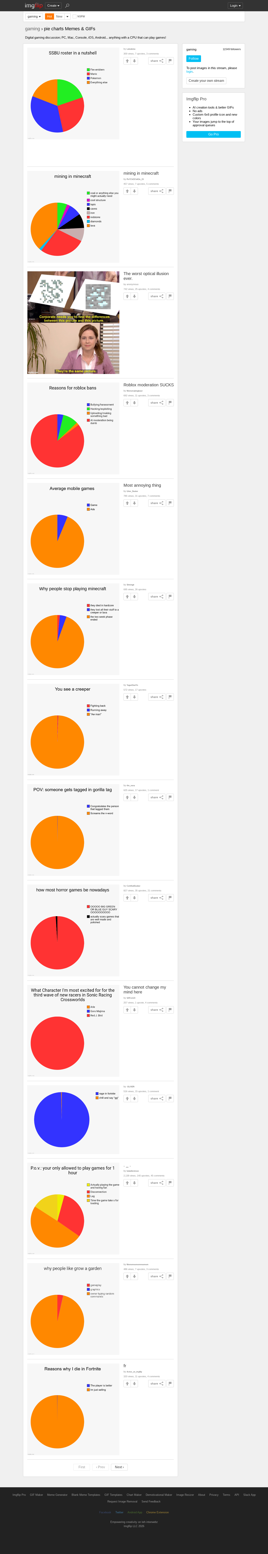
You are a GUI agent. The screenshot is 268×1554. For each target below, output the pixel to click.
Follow (194, 58)
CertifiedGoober (133, 886)
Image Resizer (185, 1494)
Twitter (119, 1512)
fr (125, 1365)
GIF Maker (36, 1494)
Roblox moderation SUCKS (149, 385)
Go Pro (213, 134)
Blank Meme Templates (86, 1494)
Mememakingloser (135, 391)
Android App (135, 1512)
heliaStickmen (133, 1171)
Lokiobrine (131, 49)
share (154, 60)
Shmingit (130, 585)
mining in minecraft (141, 173)
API (236, 1494)
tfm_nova (131, 785)
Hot (49, 16)
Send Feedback (151, 1501)
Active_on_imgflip (134, 1372)
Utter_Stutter (132, 491)
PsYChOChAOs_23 (135, 179)
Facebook (105, 1512)
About (201, 1494)
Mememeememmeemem (137, 1264)
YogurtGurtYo (132, 685)
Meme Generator (57, 1494)
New (59, 16)
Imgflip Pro (19, 1494)
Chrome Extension (157, 1512)
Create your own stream (206, 80)
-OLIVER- (131, 1086)
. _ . (127, 1165)
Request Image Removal (122, 1501)
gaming (33, 16)
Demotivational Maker (159, 1494)
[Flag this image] (170, 60)
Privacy (214, 1494)
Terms (226, 1494)
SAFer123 (131, 998)
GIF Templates (113, 1494)
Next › (119, 1467)
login (189, 71)
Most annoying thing (142, 485)
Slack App (249, 1494)
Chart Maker (134, 1494)
